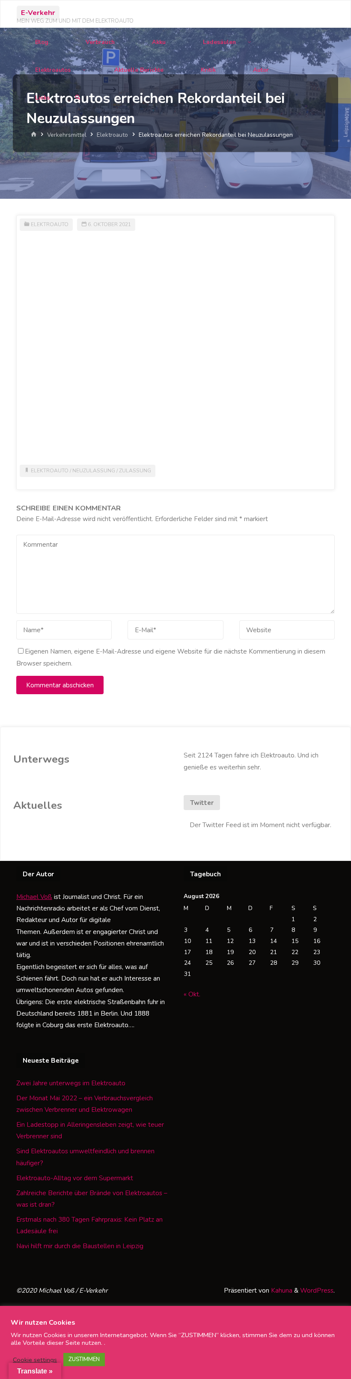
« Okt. (192, 994)
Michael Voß (34, 897)
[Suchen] (77, 98)
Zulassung (135, 470)
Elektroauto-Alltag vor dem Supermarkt (74, 1178)
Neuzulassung (93, 470)
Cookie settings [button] (35, 1360)
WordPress (316, 1290)
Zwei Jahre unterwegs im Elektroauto (70, 1083)
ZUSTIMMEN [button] (84, 1359)
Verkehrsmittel (66, 135)
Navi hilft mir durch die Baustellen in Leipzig (79, 1246)
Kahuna (280, 1290)
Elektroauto (112, 135)
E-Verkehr (38, 13)
